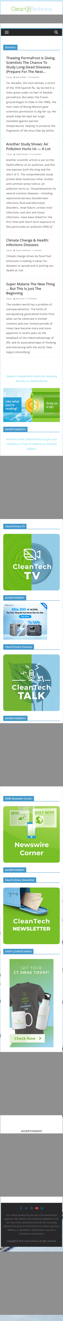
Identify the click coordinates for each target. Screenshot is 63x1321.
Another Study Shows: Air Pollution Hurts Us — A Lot (28, 146)
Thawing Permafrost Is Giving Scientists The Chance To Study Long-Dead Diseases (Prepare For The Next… (30, 64)
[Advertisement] (31, 487)
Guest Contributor (23, 250)
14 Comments (33, 77)
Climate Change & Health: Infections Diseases (27, 242)
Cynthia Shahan (22, 154)
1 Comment (37, 250)
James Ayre (20, 298)
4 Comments (31, 298)
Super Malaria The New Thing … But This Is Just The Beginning (30, 288)
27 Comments (35, 154)
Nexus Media (21, 77)
